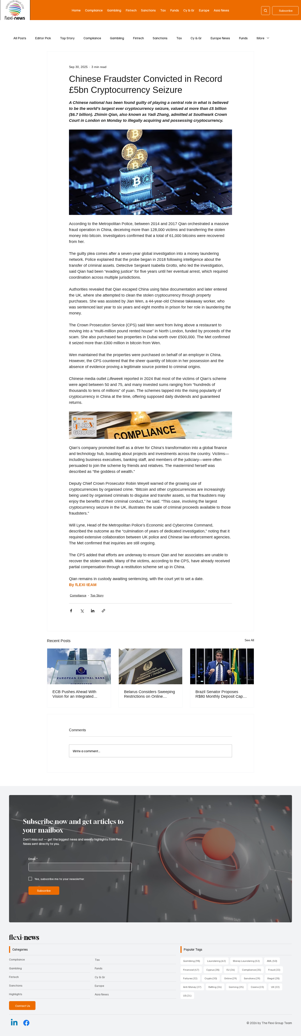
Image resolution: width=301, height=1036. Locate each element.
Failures (191, 978)
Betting (216, 987)
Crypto (212, 978)
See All (249, 640)
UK (276, 987)
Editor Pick (43, 38)
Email (32, 859)
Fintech (138, 38)
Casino (259, 987)
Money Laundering (247, 961)
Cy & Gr (196, 38)
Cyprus (214, 969)
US (188, 995)
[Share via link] (103, 611)
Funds (243, 38)
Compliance (92, 38)
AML (273, 961)
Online (232, 978)
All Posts (19, 38)
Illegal (274, 978)
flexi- (24, 937)
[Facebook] (26, 1023)
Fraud (275, 969)
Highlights (15, 994)
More (260, 38)
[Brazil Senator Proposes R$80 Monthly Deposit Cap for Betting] (222, 666)
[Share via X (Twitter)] (82, 611)
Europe (99, 985)
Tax (179, 38)
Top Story (67, 38)
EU (232, 969)
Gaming (237, 987)
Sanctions (160, 38)
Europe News (220, 38)
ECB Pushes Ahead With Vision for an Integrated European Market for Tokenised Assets (74, 694)
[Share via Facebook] (71, 611)
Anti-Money (193, 987)
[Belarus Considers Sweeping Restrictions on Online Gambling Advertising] (150, 666)
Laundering (218, 961)
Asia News (102, 994)
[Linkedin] (14, 1023)
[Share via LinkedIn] (93, 611)
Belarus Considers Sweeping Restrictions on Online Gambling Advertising (149, 694)
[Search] (265, 10)
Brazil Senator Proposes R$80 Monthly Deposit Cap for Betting (219, 694)
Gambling (117, 38)
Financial (192, 969)
